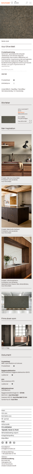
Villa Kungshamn (12, 280)
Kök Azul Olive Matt (13, 178)
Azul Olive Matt (6, 181)
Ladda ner (4, 375)
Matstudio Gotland (13, 229)
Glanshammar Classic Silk (10, 284)
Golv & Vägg (5, 348)
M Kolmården (24, 284)
